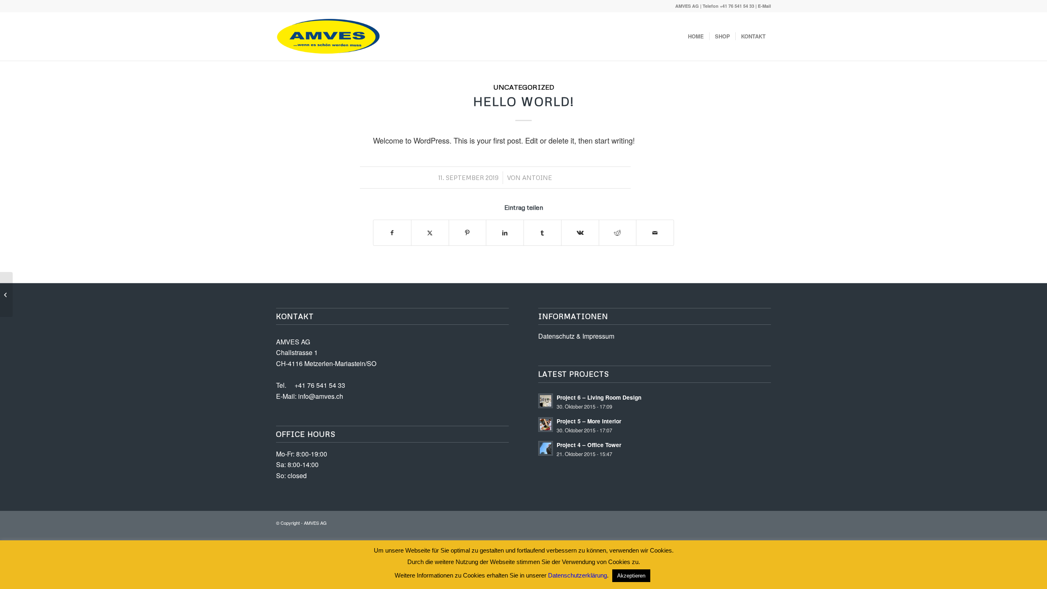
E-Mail (764, 6)
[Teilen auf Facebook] (392, 232)
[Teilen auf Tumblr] (542, 232)
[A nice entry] (6, 294)
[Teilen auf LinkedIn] (505, 232)
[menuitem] (696, 36)
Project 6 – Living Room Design (599, 397)
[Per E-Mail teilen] (655, 232)
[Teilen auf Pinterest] (467, 232)
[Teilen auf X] (430, 232)
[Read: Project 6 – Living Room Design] (545, 400)
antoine (537, 177)
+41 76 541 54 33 (737, 6)
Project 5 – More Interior (589, 421)
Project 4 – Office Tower (589, 445)
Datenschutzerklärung (577, 575)
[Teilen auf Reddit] (617, 232)
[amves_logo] (328, 36)
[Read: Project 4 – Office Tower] (545, 448)
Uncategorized (523, 87)
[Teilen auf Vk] (580, 232)
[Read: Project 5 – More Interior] (545, 424)
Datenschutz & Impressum (576, 336)
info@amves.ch (320, 396)
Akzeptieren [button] (631, 576)
